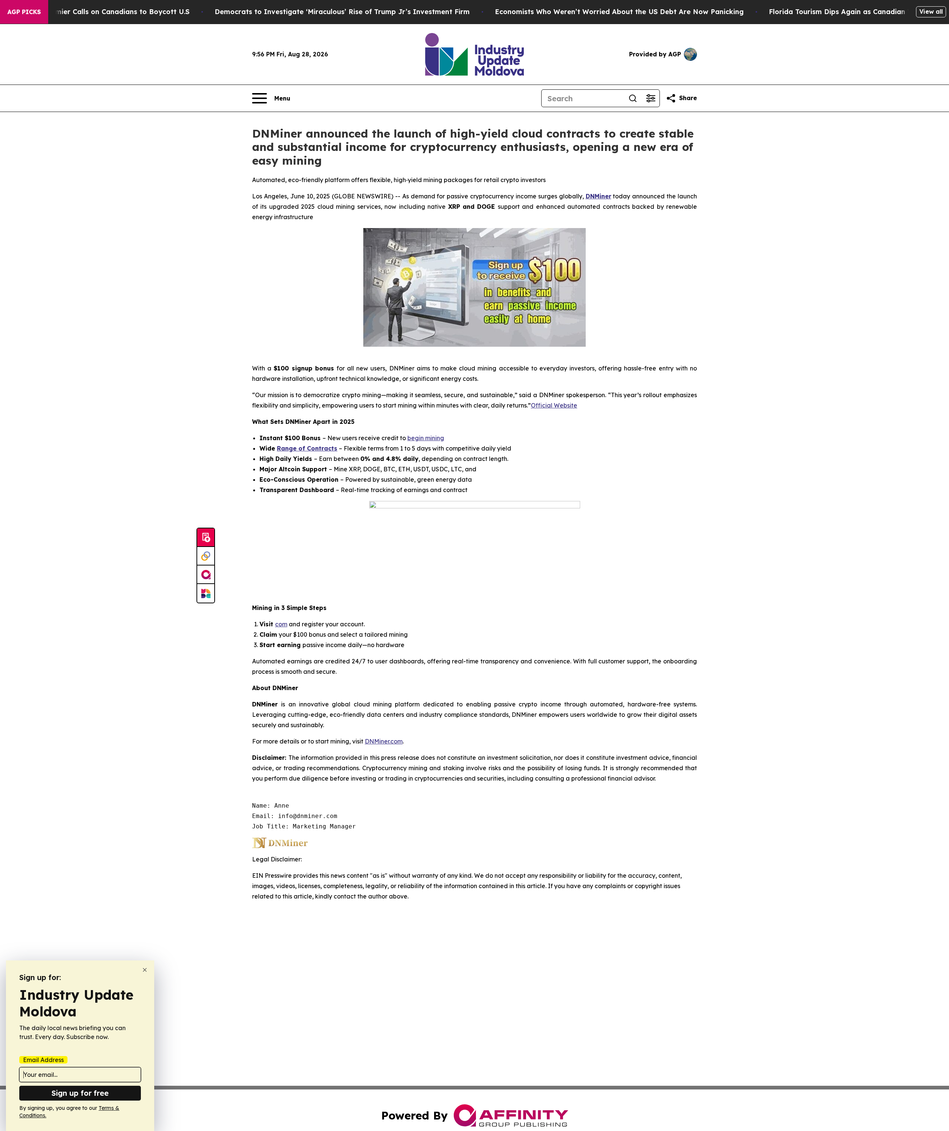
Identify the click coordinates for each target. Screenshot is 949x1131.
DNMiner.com (384, 741)
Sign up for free (80, 1093)
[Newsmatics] (205, 593)
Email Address (43, 1060)
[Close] (144, 969)
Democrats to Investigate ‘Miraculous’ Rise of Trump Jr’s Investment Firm (342, 11)
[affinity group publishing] (205, 575)
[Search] (633, 98)
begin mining (425, 438)
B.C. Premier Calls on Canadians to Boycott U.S (109, 11)
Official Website (554, 405)
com (281, 624)
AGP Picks (24, 12)
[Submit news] (205, 537)
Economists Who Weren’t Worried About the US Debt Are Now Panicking (619, 11)
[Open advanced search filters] (650, 98)
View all (931, 11)
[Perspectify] (205, 556)
